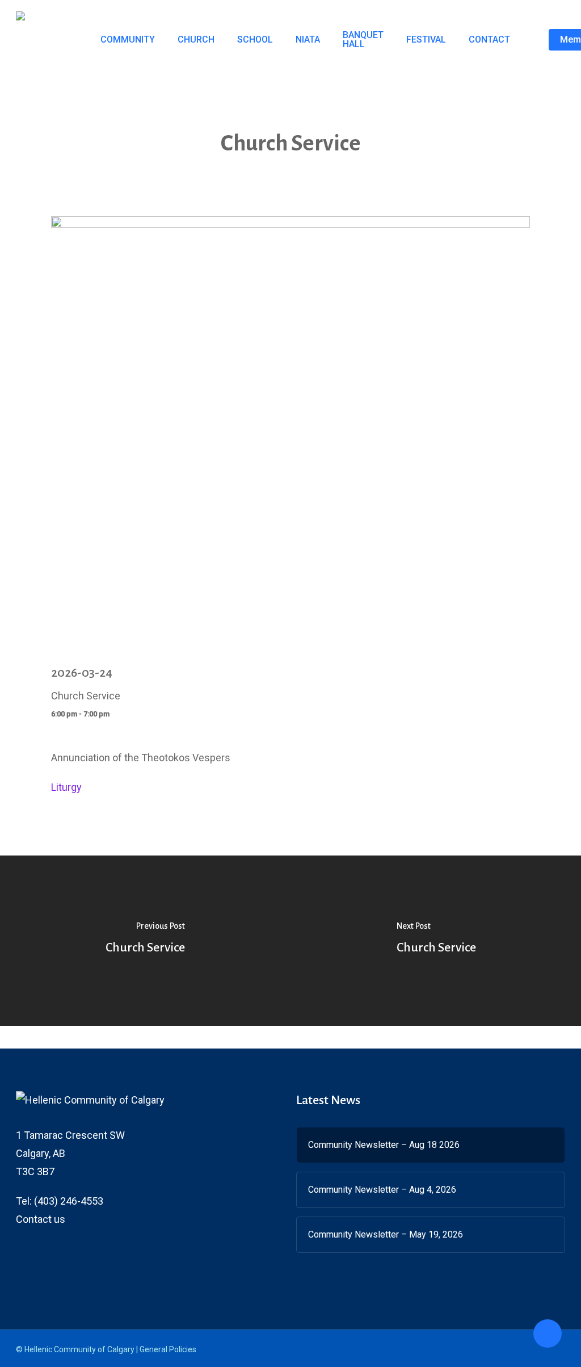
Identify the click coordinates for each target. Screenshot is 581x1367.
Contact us (40, 1219)
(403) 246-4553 (68, 1201)
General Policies (168, 1349)
